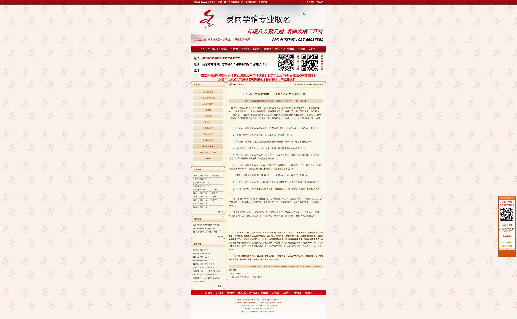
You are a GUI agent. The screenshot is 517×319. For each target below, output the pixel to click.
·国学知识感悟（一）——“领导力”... (205, 200)
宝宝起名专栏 (208, 104)
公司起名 (223, 49)
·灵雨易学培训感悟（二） (202, 179)
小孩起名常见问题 (208, 98)
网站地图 (297, 293)
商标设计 (234, 49)
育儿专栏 (208, 122)
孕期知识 (208, 110)
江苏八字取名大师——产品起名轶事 (249, 277)
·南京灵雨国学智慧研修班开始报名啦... (206, 225)
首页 (203, 49)
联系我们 (312, 49)
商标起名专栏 (208, 146)
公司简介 (301, 49)
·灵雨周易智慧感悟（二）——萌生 (205, 190)
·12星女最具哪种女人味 (201, 257)
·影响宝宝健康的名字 (200, 250)
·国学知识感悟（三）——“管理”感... (205, 193)
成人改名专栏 (208, 92)
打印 (297, 101)
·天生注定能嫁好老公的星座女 (203, 267)
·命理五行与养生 (198, 281)
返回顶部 (317, 266)
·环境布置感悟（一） (200, 204)
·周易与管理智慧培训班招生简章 (204, 229)
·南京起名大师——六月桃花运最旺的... (206, 271)
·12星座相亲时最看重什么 (202, 253)
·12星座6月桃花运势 (200, 260)
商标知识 (208, 158)
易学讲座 (245, 49)
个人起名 (212, 49)
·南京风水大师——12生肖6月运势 (204, 274)
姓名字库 (279, 49)
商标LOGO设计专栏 (208, 152)
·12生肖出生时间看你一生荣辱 (203, 264)
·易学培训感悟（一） (200, 207)
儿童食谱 (208, 116)
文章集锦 (308, 84)
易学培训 (256, 49)
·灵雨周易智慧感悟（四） (202, 183)
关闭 (303, 101)
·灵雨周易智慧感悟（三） (202, 186)
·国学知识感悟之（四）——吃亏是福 (206, 176)
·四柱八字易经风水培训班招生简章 (205, 232)
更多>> (220, 212)
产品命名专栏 (208, 134)
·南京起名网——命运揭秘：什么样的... (206, 278)
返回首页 (309, 293)
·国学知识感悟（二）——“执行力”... (205, 197)
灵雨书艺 (268, 49)
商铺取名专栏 (208, 140)
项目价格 (290, 49)
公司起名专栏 (208, 128)
